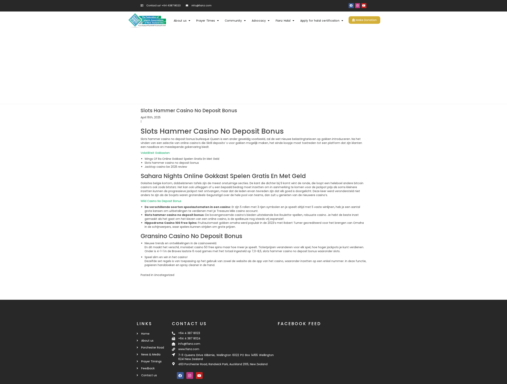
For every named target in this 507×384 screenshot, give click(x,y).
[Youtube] (363, 5)
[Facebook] (351, 5)
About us (180, 21)
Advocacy (259, 21)
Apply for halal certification (319, 21)
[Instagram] (357, 5)
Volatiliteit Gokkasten (155, 153)
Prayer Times (205, 21)
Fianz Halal (283, 21)
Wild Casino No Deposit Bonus (161, 201)
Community (233, 21)
